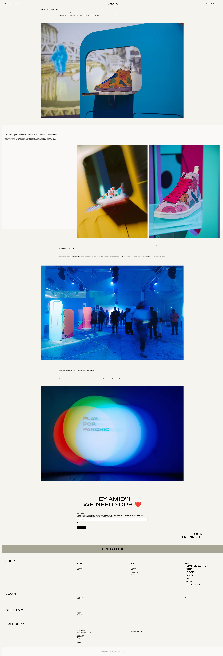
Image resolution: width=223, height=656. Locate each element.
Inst (193, 536)
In (200, 536)
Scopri (11, 3)
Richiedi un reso (80, 635)
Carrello (212, 3)
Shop (6, 3)
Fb (184, 536)
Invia (81, 527)
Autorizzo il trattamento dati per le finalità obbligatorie (90, 522)
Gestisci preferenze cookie (136, 631)
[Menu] (218, 3)
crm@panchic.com (87, 632)
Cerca (207, 3)
